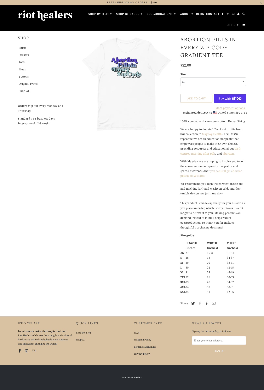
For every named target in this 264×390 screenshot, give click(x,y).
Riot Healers (135, 377)
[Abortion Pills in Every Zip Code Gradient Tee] (126, 84)
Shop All (24, 91)
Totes (22, 62)
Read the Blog (83, 332)
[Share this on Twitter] (192, 303)
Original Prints (28, 84)
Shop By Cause (129, 14)
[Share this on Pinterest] (206, 303)
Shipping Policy (142, 339)
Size (183, 74)
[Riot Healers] (45, 14)
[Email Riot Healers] (34, 350)
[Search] (243, 14)
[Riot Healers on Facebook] (20, 350)
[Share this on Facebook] (199, 303)
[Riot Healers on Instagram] (27, 350)
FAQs (136, 332)
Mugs (22, 69)
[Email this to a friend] (213, 303)
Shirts (22, 48)
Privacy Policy (142, 353)
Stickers (24, 55)
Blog (200, 13)
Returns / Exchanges (145, 346)
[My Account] (238, 14)
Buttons (24, 76)
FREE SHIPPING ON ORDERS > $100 (132, 2)
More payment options (230, 108)
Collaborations (161, 14)
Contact (212, 13)
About (186, 14)
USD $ (233, 25)
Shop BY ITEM (100, 14)
